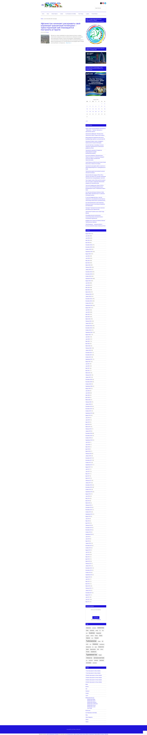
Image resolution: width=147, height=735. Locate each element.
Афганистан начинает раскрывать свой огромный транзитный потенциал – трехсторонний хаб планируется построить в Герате (60, 26)
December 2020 (89, 379)
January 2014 (88, 543)
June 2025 (88, 258)
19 (92, 111)
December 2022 (89, 325)
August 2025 (88, 253)
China (87, 630)
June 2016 (88, 496)
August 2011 (88, 595)
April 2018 (88, 449)
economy (92, 630)
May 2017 (88, 473)
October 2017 (88, 462)
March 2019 (88, 426)
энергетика (94, 662)
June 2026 (88, 238)
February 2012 (88, 588)
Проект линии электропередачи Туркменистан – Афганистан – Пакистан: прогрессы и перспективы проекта (96, 130)
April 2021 (88, 370)
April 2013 (88, 559)
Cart (86, 688)
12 (92, 109)
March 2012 (88, 586)
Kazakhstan (92, 633)
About (87, 684)
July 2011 (88, 597)
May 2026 (88, 240)
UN (102, 641)
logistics (87, 635)
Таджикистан (93, 651)
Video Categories (89, 717)
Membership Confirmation (92, 703)
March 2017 (88, 478)
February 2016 (88, 505)
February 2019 (88, 428)
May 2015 (88, 520)
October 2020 (88, 384)
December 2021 (89, 352)
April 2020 (88, 397)
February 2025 (88, 267)
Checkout (87, 691)
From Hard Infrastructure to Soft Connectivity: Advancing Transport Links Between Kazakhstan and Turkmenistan (95, 204)
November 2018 (89, 435)
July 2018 (88, 442)
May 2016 (88, 498)
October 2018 (88, 437)
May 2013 (88, 556)
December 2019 (89, 406)
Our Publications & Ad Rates (91, 712)
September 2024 (89, 278)
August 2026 (88, 233)
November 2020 (89, 381)
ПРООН (101, 649)
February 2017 (88, 480)
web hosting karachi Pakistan (52, 734)
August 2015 (88, 516)
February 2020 (88, 402)
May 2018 (88, 446)
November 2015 (89, 509)
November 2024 (89, 274)
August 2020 (88, 388)
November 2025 (89, 247)
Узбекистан (89, 658)
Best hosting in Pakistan (103, 734)
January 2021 (88, 377)
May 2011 (88, 601)
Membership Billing (91, 699)
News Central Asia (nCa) (52, 4)
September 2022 (89, 332)
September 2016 (89, 491)
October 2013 (88, 547)
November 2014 (89, 529)
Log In (87, 695)
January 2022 (88, 350)
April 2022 (88, 343)
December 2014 (89, 527)
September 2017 (89, 464)
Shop (87, 715)
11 (89, 109)
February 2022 (88, 348)
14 (98, 109)
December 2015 (89, 507)
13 (95, 109)
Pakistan (92, 635)
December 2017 (89, 458)
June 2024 (88, 285)
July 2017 (88, 469)
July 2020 (88, 390)
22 (101, 111)
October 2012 (88, 572)
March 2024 (88, 292)
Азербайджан (102, 644)
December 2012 (89, 568)
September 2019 (89, 413)
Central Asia (101, 627)
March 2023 (88, 318)
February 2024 (88, 294)
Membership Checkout (91, 702)
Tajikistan (88, 638)
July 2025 (88, 256)
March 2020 (88, 399)
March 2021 (88, 372)
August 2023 (88, 307)
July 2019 (88, 417)
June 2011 (88, 599)
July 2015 (88, 518)
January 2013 (88, 565)
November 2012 (89, 570)
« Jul (86, 121)
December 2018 (89, 433)
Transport (96, 638)
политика (96, 660)
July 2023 (88, 310)
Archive (87, 686)
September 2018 (89, 440)
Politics (96, 635)
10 (87, 109)
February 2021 (88, 375)
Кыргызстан (92, 649)
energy (97, 630)
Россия (87, 651)
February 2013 (88, 563)
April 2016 (88, 500)
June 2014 (88, 538)
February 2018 (88, 453)
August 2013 (88, 550)
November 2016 (89, 487)
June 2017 (88, 471)
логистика (91, 660)
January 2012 (88, 590)
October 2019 (88, 410)
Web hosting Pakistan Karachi (80, 734)
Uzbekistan (95, 644)
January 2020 (88, 404)
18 (89, 111)
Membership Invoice (91, 705)
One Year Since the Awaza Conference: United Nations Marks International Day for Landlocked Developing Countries (95, 194)
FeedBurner (98, 619)
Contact (87, 693)
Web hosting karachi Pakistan (92, 734)
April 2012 (88, 583)
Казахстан (101, 647)
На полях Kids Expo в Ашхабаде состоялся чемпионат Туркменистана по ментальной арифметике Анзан (95, 146)
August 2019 (88, 415)
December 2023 (89, 298)
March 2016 (88, 503)
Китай (87, 649)
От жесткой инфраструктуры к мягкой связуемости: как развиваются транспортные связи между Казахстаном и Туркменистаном (95, 199)
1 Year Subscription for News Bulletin (93, 670)
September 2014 (89, 534)
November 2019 (89, 408)
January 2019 (88, 431)
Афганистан (88, 646)
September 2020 (89, 386)
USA (90, 644)
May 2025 (88, 260)
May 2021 (88, 368)
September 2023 (89, 305)
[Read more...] (68, 42)
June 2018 (88, 444)
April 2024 (88, 289)
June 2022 (88, 339)
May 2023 (88, 314)
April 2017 (88, 476)
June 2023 (88, 312)
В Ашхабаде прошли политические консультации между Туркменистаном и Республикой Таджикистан (94, 217)
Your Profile (89, 708)
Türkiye (99, 641)
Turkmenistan (91, 641)
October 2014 (88, 532)
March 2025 (88, 265)
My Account (88, 710)
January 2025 (88, 269)
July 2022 (88, 336)
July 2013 (88, 552)
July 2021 (88, 363)
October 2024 (88, 276)
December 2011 (89, 592)
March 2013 (88, 561)
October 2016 (88, 489)
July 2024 (88, 283)
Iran (86, 633)
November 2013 (89, 545)
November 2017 (89, 460)
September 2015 (89, 514)
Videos (87, 719)
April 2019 (88, 424)
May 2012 (88, 581)
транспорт (102, 660)
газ (86, 660)
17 (87, 111)
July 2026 (88, 235)
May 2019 (88, 422)
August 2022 (88, 334)
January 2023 (88, 323)
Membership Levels (91, 706)
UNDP (87, 644)
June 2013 (88, 554)
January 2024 (88, 296)
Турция (100, 654)
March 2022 (88, 345)
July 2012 (88, 579)
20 (95, 111)
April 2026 (88, 242)
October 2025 (88, 249)
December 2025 (89, 244)
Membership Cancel (91, 700)
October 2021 (88, 357)
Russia (100, 635)
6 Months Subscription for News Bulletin (94, 679)
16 (104, 109)
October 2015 (88, 511)
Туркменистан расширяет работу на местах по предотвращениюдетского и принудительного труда (96, 167)
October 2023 (88, 303)
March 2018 (88, 451)
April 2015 (88, 523)
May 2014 (88, 541)
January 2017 (88, 482)
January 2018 (88, 455)
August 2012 (88, 577)
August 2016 (88, 494)
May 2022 (88, 341)
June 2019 (88, 419)
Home (42, 18)
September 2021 (89, 359)
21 (98, 111)
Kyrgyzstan (98, 633)
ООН (98, 649)
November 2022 (89, 327)
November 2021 (89, 354)
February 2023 (88, 321)
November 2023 (89, 301)
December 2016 (89, 485)
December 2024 (89, 271)
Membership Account (90, 697)
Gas (102, 630)
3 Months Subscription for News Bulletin (94, 675)
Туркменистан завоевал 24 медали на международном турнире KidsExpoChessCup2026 (94, 152)
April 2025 (88, 262)
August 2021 (88, 361)
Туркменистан (91, 655)
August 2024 (88, 280)
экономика (88, 662)
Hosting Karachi (70, 734)
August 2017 (88, 467)
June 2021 (88, 366)
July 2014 (88, 536)
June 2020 (88, 393)
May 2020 (88, 395)
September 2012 (89, 574)
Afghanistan (88, 627)
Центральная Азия (99, 658)
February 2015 (88, 525)
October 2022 (88, 330)
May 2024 (88, 287)
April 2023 (88, 316)
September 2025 (89, 251)
